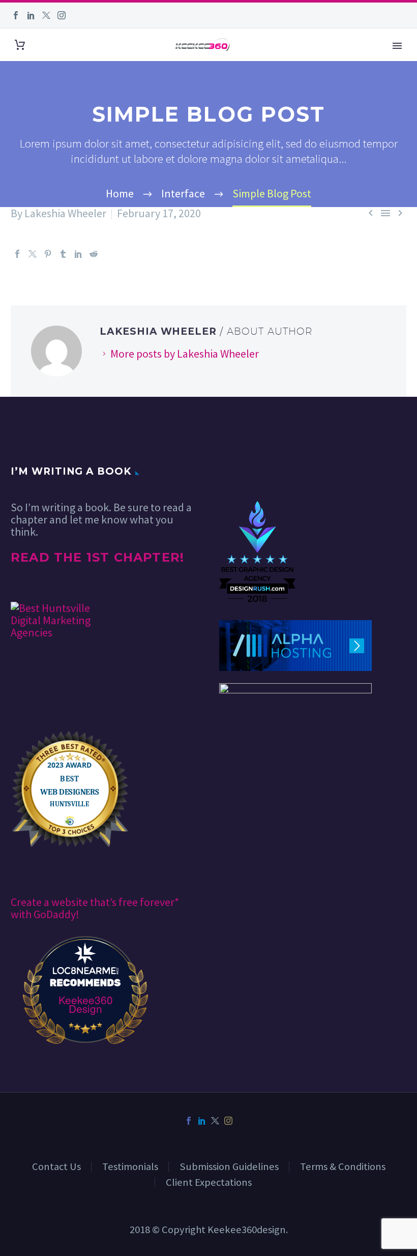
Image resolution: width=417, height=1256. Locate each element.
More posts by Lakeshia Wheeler (184, 353)
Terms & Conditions (342, 1166)
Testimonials (130, 1166)
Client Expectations (209, 1182)
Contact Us (56, 1166)
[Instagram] (61, 15)
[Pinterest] (48, 254)
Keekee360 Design (85, 1004)
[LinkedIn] (31, 15)
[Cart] (20, 45)
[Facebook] (15, 15)
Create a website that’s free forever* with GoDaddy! (95, 908)
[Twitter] (46, 15)
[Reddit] (94, 254)
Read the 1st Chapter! (97, 557)
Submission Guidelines (229, 1166)
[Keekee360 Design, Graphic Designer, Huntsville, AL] (257, 470)
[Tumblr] (63, 254)
